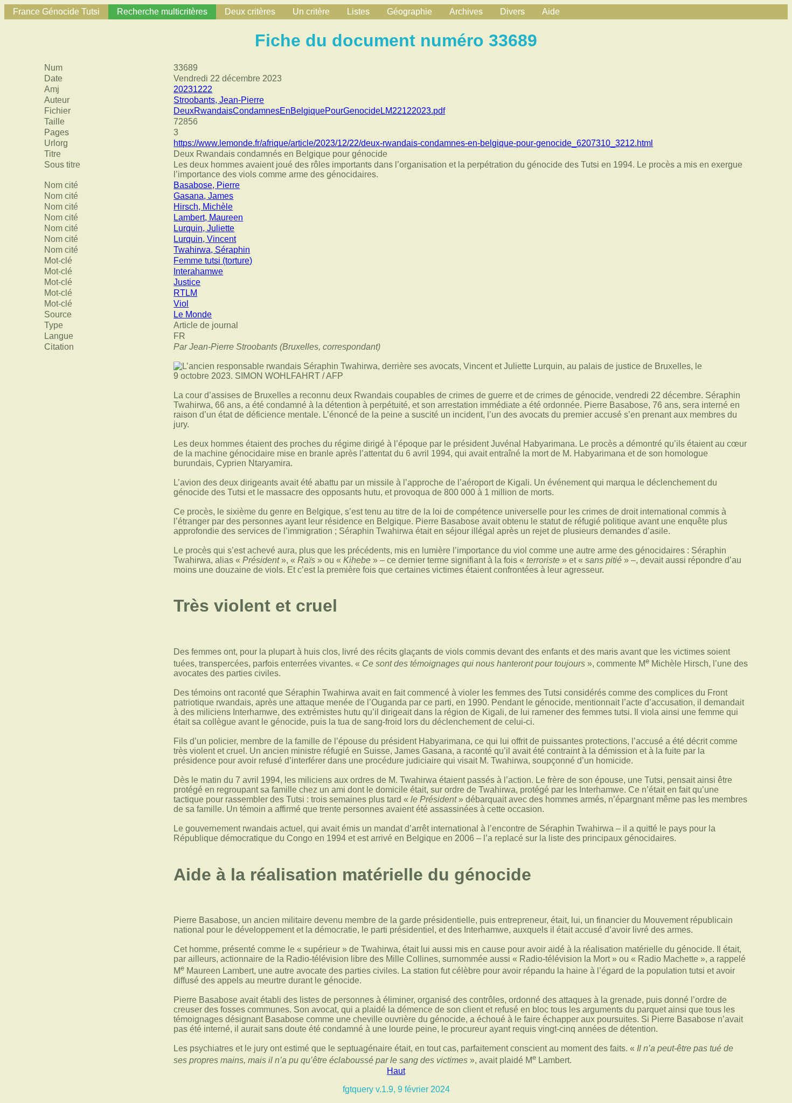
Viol (181, 303)
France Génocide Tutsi (56, 11)
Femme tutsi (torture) (212, 260)
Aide (551, 11)
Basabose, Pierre (206, 185)
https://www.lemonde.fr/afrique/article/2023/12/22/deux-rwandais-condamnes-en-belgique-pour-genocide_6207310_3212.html (413, 143)
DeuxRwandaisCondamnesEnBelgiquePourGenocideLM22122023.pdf (309, 110)
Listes (358, 11)
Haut (396, 1071)
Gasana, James (203, 195)
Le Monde (192, 314)
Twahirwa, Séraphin (211, 249)
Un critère (311, 11)
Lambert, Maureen (208, 217)
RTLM (185, 292)
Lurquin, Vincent (204, 239)
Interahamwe (198, 271)
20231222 (192, 89)
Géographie (409, 11)
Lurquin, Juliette (203, 228)
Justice (186, 282)
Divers (512, 11)
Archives (466, 11)
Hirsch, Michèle (203, 206)
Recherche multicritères (162, 11)
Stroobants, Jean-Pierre (218, 100)
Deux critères (250, 11)
